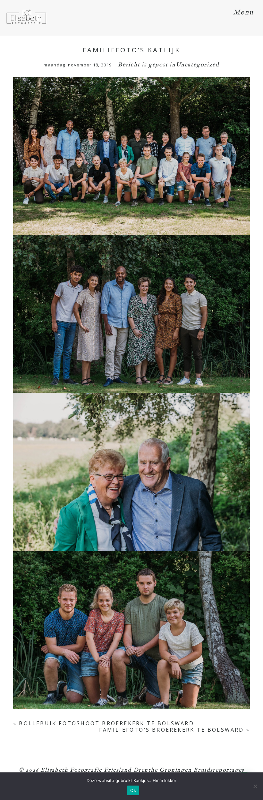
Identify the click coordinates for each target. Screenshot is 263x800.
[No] (255, 786)
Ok (133, 790)
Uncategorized (197, 65)
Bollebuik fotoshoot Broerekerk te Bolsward (106, 723)
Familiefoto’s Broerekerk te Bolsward (171, 729)
